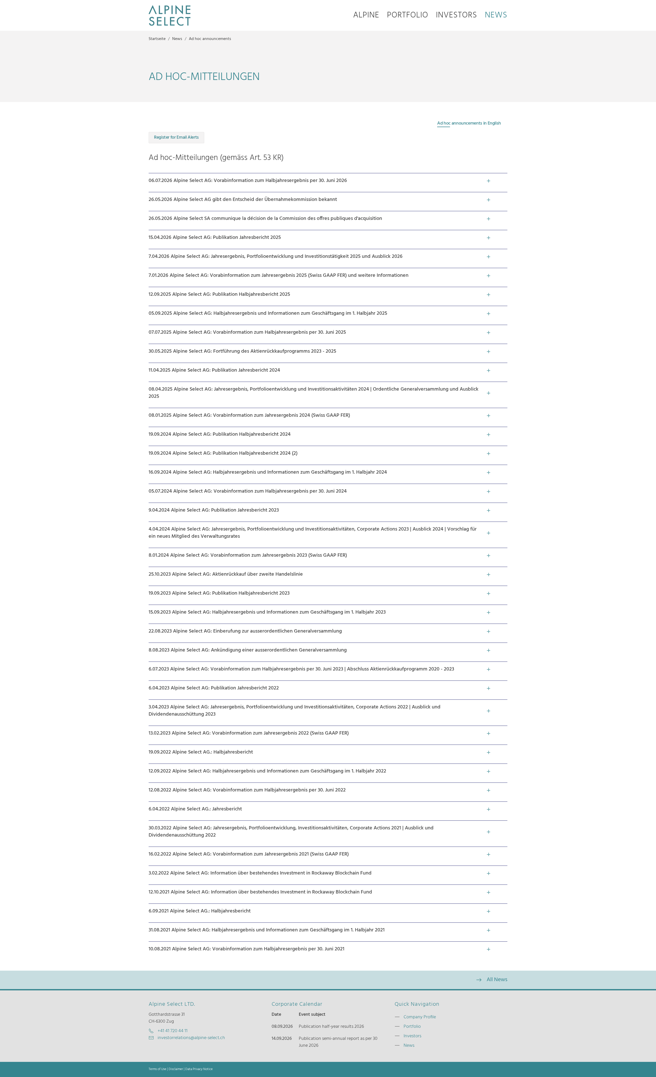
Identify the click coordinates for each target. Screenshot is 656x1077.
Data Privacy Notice (199, 1069)
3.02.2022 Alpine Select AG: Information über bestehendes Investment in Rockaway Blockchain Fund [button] (260, 873)
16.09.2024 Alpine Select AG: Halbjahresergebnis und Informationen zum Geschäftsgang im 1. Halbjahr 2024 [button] (268, 472)
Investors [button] (456, 15)
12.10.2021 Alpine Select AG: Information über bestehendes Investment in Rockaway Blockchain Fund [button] (260, 892)
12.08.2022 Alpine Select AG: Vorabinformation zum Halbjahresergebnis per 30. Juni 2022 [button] (247, 790)
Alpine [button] (366, 15)
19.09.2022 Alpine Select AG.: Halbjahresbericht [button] (201, 752)
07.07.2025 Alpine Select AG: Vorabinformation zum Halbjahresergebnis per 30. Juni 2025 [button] (247, 332)
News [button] (496, 15)
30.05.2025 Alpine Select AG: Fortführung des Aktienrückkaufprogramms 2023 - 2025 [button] (242, 351)
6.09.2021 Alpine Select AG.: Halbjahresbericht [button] (200, 911)
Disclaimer (176, 1069)
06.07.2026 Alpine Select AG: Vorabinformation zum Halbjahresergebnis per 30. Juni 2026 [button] (248, 180)
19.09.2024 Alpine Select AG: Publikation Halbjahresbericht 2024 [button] (220, 434)
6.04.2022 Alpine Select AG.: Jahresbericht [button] (195, 809)
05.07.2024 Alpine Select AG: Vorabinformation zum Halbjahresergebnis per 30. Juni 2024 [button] (248, 491)
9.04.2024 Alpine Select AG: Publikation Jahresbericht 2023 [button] (214, 510)
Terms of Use (157, 1069)
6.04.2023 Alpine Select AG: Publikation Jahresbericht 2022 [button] (214, 688)
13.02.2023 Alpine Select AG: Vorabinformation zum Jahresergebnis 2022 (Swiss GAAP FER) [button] (249, 733)
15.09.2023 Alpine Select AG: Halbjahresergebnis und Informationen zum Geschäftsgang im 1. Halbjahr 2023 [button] (267, 612)
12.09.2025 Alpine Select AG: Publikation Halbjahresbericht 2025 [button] (219, 294)
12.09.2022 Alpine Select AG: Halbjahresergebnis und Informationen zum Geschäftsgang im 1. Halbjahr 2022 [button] (267, 771)
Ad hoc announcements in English (469, 123)
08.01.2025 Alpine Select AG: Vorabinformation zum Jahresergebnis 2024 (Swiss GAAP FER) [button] (249, 415)
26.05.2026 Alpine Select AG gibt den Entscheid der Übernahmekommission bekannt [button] (243, 199)
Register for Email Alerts (176, 137)
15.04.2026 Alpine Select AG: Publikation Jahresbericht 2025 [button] (215, 237)
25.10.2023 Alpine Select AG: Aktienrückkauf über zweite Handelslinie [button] (226, 574)
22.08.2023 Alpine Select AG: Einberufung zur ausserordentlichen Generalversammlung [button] (245, 631)
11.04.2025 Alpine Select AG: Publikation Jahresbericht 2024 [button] (214, 370)
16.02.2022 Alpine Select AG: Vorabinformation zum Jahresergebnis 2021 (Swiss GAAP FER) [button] (249, 854)
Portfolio (407, 15)
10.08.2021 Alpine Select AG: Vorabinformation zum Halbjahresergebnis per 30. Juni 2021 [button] (246, 949)
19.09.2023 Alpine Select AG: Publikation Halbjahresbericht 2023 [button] (219, 593)
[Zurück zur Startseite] (169, 15)
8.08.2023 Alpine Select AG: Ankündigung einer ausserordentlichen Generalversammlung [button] (248, 650)
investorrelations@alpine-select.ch (191, 1038)
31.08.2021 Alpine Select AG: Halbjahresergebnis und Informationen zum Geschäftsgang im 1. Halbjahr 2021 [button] (267, 930)
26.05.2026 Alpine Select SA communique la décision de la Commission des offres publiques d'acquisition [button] (265, 218)
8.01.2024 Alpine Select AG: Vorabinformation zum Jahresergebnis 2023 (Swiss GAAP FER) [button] (248, 555)
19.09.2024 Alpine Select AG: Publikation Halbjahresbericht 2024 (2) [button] (223, 453)
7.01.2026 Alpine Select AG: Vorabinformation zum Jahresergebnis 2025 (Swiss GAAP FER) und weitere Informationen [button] (278, 275)
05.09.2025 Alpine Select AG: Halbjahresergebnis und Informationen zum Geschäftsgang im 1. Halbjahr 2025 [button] (268, 313)
